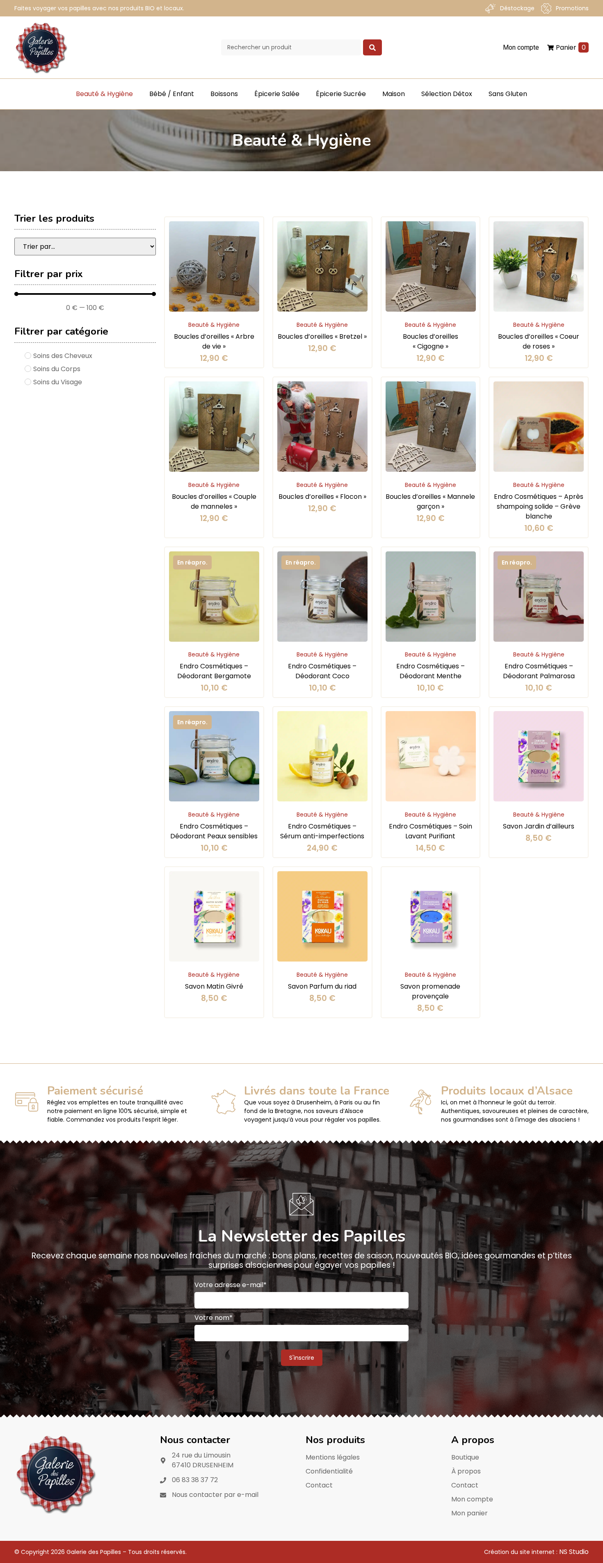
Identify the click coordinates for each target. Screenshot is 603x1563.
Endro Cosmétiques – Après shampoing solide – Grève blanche (538, 506)
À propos (466, 1471)
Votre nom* (213, 1317)
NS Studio (574, 1551)
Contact (319, 1485)
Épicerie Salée (276, 94)
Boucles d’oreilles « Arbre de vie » (214, 341)
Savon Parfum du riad (322, 986)
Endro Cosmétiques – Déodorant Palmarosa (539, 671)
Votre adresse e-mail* (230, 1285)
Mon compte (472, 1499)
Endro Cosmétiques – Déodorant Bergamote (214, 671)
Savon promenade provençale (430, 991)
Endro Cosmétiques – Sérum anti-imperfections (322, 831)
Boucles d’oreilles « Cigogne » (430, 341)
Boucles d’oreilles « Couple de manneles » (214, 501)
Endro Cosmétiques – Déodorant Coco (322, 671)
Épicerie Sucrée (341, 94)
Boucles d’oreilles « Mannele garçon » (430, 501)
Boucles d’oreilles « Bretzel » (322, 336)
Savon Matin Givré (214, 986)
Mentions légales (333, 1457)
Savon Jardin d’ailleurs (538, 826)
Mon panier (469, 1513)
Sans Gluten (508, 94)
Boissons (224, 94)
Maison (393, 94)
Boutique (465, 1457)
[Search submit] (372, 47)
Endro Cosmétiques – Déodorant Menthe (430, 671)
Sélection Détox (446, 94)
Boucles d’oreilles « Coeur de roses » (538, 341)
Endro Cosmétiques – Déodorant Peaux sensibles (214, 831)
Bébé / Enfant (171, 94)
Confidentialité (329, 1471)
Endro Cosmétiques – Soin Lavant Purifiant (430, 831)
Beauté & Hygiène (104, 94)
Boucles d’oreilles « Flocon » (322, 496)
